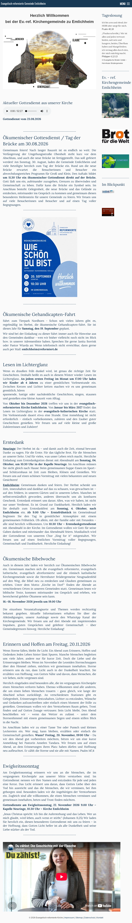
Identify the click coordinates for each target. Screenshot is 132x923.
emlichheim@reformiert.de (40, 349)
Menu (123, 4)
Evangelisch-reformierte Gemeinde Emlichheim (23, 3)
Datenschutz (89, 918)
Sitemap (79, 918)
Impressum (69, 918)
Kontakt (100, 918)
